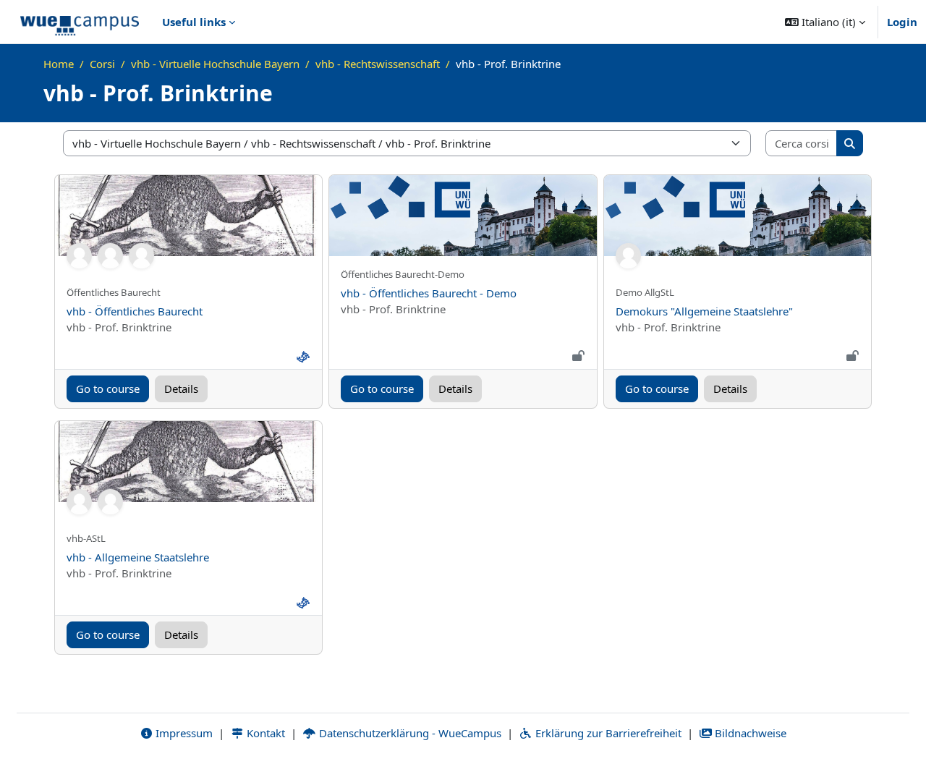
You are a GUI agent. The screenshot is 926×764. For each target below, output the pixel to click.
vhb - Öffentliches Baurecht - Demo (429, 293)
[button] (825, 21)
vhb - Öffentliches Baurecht (135, 311)
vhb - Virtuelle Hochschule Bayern (215, 63)
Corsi (102, 63)
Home (58, 63)
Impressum (183, 733)
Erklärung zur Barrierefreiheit (606, 733)
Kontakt (264, 733)
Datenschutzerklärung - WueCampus (408, 733)
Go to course (108, 388)
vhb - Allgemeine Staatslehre (138, 557)
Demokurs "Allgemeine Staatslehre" (704, 311)
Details (181, 388)
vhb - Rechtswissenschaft (377, 63)
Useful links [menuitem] (194, 21)
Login (902, 21)
